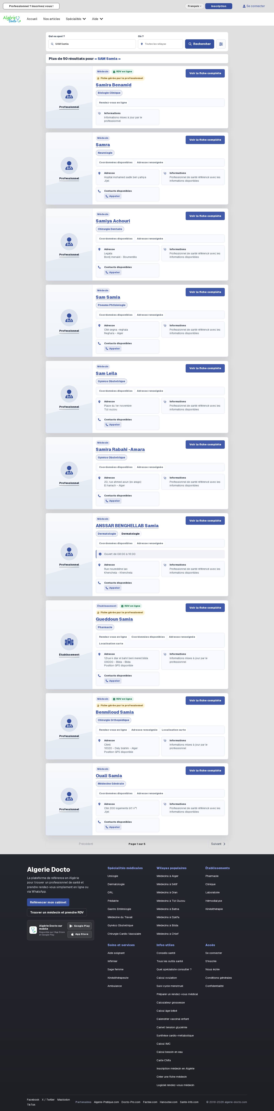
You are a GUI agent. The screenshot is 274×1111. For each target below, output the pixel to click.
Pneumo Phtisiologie (111, 305)
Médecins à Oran (167, 892)
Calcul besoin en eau (170, 1052)
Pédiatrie (113, 900)
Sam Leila (106, 373)
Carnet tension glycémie (172, 1027)
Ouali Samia (109, 775)
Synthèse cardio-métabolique (175, 1035)
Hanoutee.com (168, 1102)
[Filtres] (221, 44)
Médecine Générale (111, 783)
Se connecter (256, 6)
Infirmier (112, 961)
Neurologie (105, 152)
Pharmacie (105, 627)
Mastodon (63, 1099)
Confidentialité (214, 986)
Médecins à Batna (168, 909)
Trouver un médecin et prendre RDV (57, 912)
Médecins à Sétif (167, 884)
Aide (95, 19)
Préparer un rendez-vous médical (177, 994)
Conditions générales (218, 977)
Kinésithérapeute (118, 977)
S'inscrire (210, 961)
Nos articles (51, 19)
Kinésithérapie (214, 909)
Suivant (216, 844)
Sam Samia (108, 297)
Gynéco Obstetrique (111, 381)
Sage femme (115, 969)
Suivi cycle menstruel (170, 986)
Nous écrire (212, 969)
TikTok (31, 1104)
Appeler (114, 196)
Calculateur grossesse (171, 1002)
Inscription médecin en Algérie (175, 1068)
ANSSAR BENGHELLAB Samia (127, 525)
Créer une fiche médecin (172, 1076)
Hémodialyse (213, 900)
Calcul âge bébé (167, 1010)
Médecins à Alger (167, 876)
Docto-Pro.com (131, 1102)
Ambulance (115, 986)
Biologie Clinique (109, 92)
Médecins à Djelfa (168, 917)
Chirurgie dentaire (110, 229)
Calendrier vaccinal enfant (173, 1019)
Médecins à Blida (167, 925)
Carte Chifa (164, 1060)
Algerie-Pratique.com (106, 1102)
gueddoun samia (114, 619)
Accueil (32, 19)
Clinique (210, 884)
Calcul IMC (164, 1043)
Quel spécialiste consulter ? (174, 969)
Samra (103, 144)
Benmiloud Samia (115, 712)
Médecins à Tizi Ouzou (171, 900)
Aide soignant (116, 953)
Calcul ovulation (167, 977)
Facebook (33, 1099)
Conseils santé (166, 953)
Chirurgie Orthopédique (113, 720)
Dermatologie (107, 533)
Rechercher (202, 44)
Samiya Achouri (113, 221)
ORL (110, 892)
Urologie (113, 876)
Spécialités (73, 19)
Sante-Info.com (189, 1102)
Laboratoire (212, 892)
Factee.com (150, 1102)
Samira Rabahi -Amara (120, 449)
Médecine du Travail (120, 917)
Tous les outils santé (170, 961)
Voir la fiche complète (205, 73)
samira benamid (113, 85)
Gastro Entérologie (119, 909)
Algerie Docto (48, 869)
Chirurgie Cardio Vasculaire (124, 933)
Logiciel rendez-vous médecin (175, 1085)
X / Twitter (48, 1099)
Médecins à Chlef (168, 933)
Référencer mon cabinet (48, 902)
